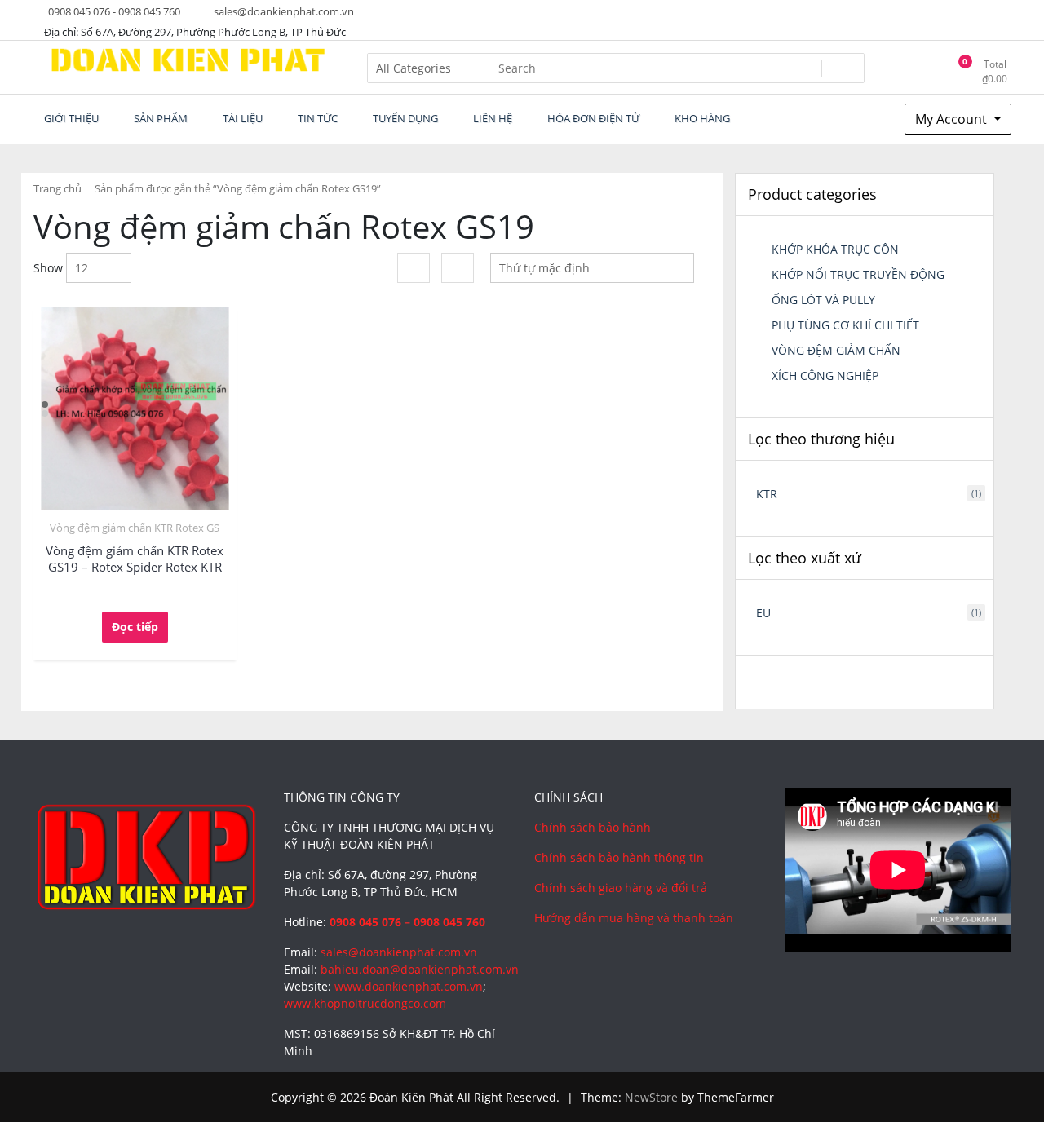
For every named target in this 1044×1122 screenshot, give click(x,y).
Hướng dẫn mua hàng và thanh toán (633, 917)
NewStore (651, 1097)
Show (48, 268)
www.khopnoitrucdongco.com (365, 1003)
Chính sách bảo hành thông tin (619, 857)
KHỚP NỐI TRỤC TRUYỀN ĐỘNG (858, 274)
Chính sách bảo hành (592, 827)
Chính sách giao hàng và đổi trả (620, 887)
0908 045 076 (365, 922)
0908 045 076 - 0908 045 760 (113, 11)
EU (763, 613)
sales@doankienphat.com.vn (282, 11)
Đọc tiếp (135, 626)
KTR (766, 493)
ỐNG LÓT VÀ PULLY (823, 299)
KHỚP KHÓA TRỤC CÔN (835, 249)
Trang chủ (57, 188)
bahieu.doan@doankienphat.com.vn (420, 969)
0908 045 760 (449, 922)
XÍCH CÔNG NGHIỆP (825, 375)
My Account (952, 119)
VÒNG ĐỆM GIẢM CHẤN (836, 350)
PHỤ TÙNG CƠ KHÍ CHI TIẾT (845, 325)
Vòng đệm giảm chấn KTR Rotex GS (134, 527)
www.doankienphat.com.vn (408, 986)
